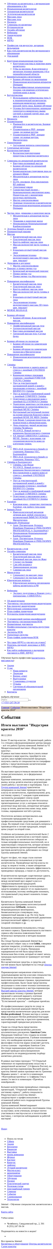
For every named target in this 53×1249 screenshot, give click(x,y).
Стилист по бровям (22, 562)
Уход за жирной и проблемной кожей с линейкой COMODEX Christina (31, 395)
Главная (5, 707)
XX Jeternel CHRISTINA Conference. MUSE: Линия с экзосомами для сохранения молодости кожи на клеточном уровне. (31, 440)
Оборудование (14, 1175)
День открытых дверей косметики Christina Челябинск (30, 426)
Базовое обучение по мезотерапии (30, 79)
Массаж (11, 234)
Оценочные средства (17, 634)
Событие (11, 1194)
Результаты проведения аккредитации (26, 614)
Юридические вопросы (18, 580)
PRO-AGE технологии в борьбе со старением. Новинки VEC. (30, 458)
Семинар (11, 1191)
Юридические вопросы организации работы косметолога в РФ (31, 584)
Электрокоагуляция (23, 187)
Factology (11, 501)
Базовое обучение (16, 315)
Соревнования (14, 1196)
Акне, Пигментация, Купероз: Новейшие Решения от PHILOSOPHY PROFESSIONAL (32, 541)
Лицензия (18, 673)
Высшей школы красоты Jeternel (17, 990)
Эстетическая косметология (21, 14)
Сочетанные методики (18, 148)
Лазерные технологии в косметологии (32, 203)
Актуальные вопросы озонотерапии (31, 145)
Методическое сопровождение (22, 608)
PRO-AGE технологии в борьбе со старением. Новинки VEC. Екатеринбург (30, 451)
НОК (9, 38)
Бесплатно (12, 1146)
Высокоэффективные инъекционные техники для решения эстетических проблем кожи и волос (31, 90)
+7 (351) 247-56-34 (10, 702)
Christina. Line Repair (23, 464)
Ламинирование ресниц (25, 567)
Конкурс (11, 1162)
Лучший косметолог (17, 1167)
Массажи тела (14, 19)
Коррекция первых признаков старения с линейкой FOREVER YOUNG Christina (29, 378)
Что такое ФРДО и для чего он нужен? (26, 642)
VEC (9, 446)
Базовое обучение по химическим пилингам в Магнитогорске (30, 350)
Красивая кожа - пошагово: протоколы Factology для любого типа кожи (32, 505)
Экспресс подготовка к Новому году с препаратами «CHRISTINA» (32, 594)
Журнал (11, 1157)
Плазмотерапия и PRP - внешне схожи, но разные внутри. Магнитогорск (29, 137)
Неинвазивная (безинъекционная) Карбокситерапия (30, 225)
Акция (10, 1144)
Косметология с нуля (17, 548)
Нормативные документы (20, 624)
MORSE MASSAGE (17, 310)
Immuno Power (14, 509)
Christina (11, 364)
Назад (4, 1129)
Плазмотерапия (15, 121)
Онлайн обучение (16, 30)
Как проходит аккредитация (21, 606)
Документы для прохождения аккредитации (29, 603)
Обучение (12, 1178)
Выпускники (19, 678)
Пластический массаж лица (27, 239)
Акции (10, 665)
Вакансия (12, 1149)
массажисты (7, 660)
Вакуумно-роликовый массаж (28, 163)
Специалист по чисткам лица (28, 577)
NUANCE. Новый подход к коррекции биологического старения (31, 431)
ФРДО (10, 40)
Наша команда (20, 670)
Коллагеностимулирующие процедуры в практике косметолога (31, 154)
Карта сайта (7, 1212)
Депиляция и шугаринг (19, 263)
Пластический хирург (18, 1183)
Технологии (13, 1199)
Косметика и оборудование (14, 1244)
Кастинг (11, 1160)
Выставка (12, 1152)
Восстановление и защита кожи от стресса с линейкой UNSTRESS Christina (30, 370)
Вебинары (12, 32)
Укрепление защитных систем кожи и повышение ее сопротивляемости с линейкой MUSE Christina (32, 407)
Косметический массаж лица (27, 237)
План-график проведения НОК (22, 637)
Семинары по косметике (19, 24)
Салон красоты (8, 1246)
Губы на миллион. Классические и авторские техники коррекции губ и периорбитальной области (31, 71)
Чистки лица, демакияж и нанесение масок (28, 213)
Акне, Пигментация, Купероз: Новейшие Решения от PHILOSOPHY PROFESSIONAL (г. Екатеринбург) (32, 528)
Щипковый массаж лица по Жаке (30, 559)
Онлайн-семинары (16, 551)
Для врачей (12, 56)
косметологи (38, 658)
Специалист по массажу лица (28, 575)
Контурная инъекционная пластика (25, 61)
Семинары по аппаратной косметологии (27, 160)
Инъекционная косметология (21, 9)
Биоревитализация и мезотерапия (24, 76)
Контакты (12, 692)
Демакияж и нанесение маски (28, 221)
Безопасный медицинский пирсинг (31, 271)
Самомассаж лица (22, 570)
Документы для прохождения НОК (24, 621)
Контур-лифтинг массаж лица (28, 242)
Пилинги (11, 22)
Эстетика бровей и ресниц (20, 229)
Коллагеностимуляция (18, 150)
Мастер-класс (14, 1170)
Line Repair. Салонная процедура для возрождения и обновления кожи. (31, 421)
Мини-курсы (13, 572)
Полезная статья (15, 1186)
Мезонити (12, 119)
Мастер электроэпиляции (26, 200)
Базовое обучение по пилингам (22, 341)
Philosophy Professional (18, 522)
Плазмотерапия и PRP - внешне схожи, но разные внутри (29, 130)
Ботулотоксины (15, 95)
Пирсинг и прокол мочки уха (22, 268)
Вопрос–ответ (20, 676)
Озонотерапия (14, 142)
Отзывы (17, 684)
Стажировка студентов (24, 681)
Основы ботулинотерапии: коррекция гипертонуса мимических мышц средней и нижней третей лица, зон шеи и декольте (32, 112)
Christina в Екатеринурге (19, 462)
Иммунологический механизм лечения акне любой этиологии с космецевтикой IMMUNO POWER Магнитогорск (30, 516)
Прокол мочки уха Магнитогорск (30, 276)
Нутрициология (15, 27)
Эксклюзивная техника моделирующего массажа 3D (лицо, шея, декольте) (31, 258)
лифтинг (11, 1165)
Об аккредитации (16, 601)
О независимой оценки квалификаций (26, 619)
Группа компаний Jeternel (14, 787)
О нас (10, 668)
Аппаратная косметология (20, 11)
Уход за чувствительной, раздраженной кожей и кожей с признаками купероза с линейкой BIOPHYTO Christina (30, 387)
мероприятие (13, 1173)
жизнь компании (15, 1154)
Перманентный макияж (19, 231)
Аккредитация (14, 35)
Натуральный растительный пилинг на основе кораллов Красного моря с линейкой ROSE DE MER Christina (31, 415)
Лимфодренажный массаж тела (28, 326)
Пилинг (11, 1181)
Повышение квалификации (21, 281)
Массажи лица (14, 17)
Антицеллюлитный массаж (26, 328)
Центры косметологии (40, 1244)
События (15, 707)
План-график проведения (20, 611)
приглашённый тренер (18, 1189)
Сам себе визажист (22, 564)
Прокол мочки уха (22, 273)
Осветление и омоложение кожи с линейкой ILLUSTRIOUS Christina (30, 400)
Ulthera (10, 1141)
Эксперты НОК (15, 632)
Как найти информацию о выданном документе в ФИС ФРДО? (25, 651)
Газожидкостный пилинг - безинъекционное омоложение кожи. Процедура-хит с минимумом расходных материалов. (31, 193)
